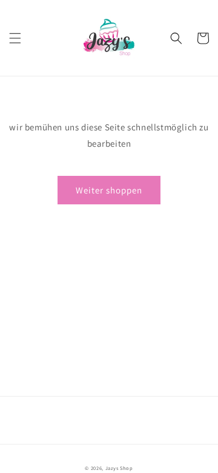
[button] (15, 38)
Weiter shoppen (109, 190)
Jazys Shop (119, 468)
